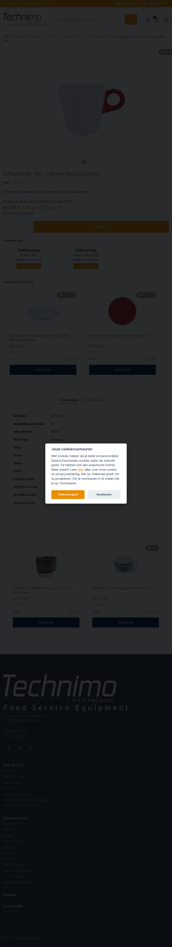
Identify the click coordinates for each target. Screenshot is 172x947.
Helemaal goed (68, 494)
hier (81, 469)
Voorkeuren (104, 494)
